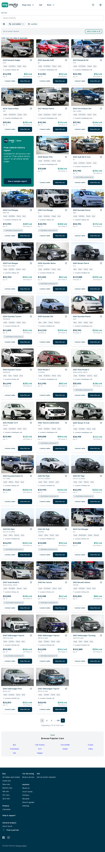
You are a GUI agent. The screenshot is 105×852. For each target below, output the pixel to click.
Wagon (40, 753)
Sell (40, 5)
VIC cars (5, 795)
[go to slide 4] (19, 55)
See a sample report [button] (17, 181)
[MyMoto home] (10, 4)
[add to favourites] (31, 60)
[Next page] (63, 720)
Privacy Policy (21, 846)
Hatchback (14, 749)
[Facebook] (3, 837)
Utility (90, 749)
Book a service (28, 777)
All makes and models (11, 777)
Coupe (90, 745)
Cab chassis (40, 745)
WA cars (5, 791)
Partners (25, 795)
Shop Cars (26, 5)
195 (58, 721)
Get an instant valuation (46, 777)
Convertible (65, 745)
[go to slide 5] (21, 55)
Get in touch (7, 826)
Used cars (6, 781)
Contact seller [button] (10, 81)
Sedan (65, 749)
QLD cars (6, 799)
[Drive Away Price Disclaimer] (80, 279)
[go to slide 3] (17, 55)
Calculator (6, 809)
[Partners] (100, 4)
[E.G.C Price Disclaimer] (6, 76)
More (49, 5)
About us (25, 788)
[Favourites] (93, 4)
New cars (6, 784)
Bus (14, 745)
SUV (40, 749)
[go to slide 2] (15, 55)
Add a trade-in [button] (92, 31)
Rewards (25, 799)
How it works (27, 792)
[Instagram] (8, 837)
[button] (4, 24)
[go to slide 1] (13, 55)
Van (14, 753)
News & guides (28, 802)
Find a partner (13, 830)
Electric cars (7, 788)
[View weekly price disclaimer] (31, 76)
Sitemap (25, 806)
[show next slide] (30, 50)
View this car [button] (25, 81)
